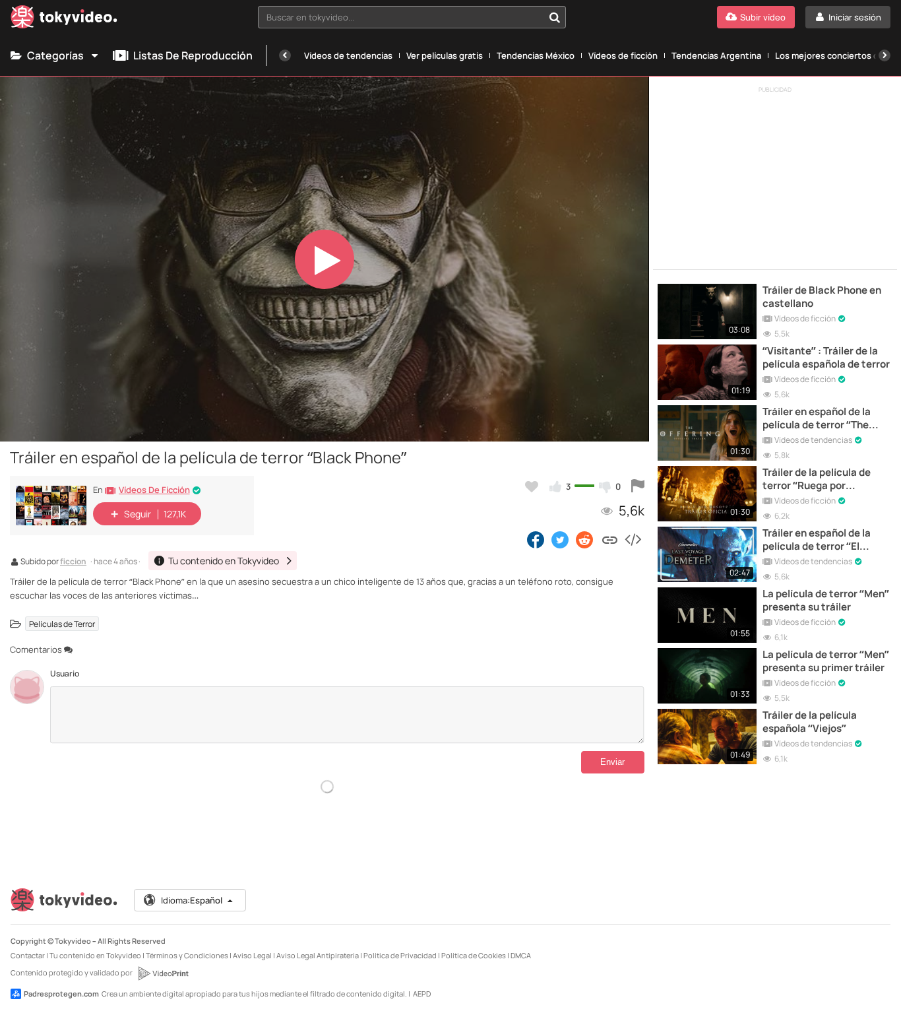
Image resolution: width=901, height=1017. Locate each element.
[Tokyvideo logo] (64, 19)
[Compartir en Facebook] (535, 539)
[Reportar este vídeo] (637, 486)
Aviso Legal (252, 955)
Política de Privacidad (400, 955)
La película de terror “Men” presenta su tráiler (825, 600)
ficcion (73, 562)
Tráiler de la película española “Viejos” (809, 722)
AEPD (422, 994)
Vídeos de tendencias (348, 55)
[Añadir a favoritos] (531, 486)
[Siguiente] (884, 55)
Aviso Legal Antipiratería (317, 955)
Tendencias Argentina (716, 55)
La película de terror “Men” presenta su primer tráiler (825, 661)
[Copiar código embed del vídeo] (632, 539)
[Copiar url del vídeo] (609, 539)
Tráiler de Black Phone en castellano (821, 297)
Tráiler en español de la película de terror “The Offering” (816, 418)
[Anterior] (285, 55)
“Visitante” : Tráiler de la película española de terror (826, 357)
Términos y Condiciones (187, 955)
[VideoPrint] (163, 973)
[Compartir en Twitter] (560, 539)
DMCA (521, 955)
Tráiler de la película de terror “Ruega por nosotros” (816, 479)
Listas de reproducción (193, 55)
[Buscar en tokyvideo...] (555, 17)
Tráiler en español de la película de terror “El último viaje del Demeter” (823, 540)
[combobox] (412, 17)
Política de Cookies (473, 955)
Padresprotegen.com (61, 994)
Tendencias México (536, 55)
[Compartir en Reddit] (585, 539)
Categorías (55, 55)
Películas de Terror (62, 624)
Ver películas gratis (444, 55)
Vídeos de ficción (623, 55)
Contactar (28, 955)
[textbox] (401, 17)
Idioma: (191, 900)
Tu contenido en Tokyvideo (95, 955)
